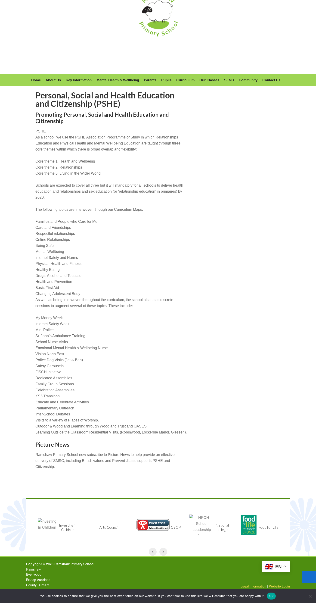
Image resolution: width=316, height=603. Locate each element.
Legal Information (253, 586)
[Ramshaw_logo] (158, 41)
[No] (310, 596)
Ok (271, 596)
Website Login (279, 586)
